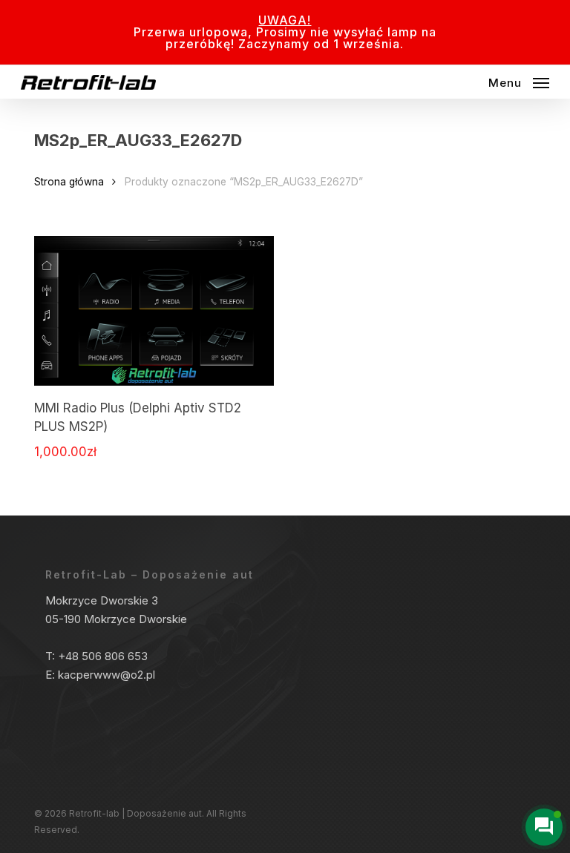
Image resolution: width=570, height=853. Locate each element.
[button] (518, 81)
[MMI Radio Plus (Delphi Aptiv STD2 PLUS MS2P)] (154, 311)
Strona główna (69, 182)
